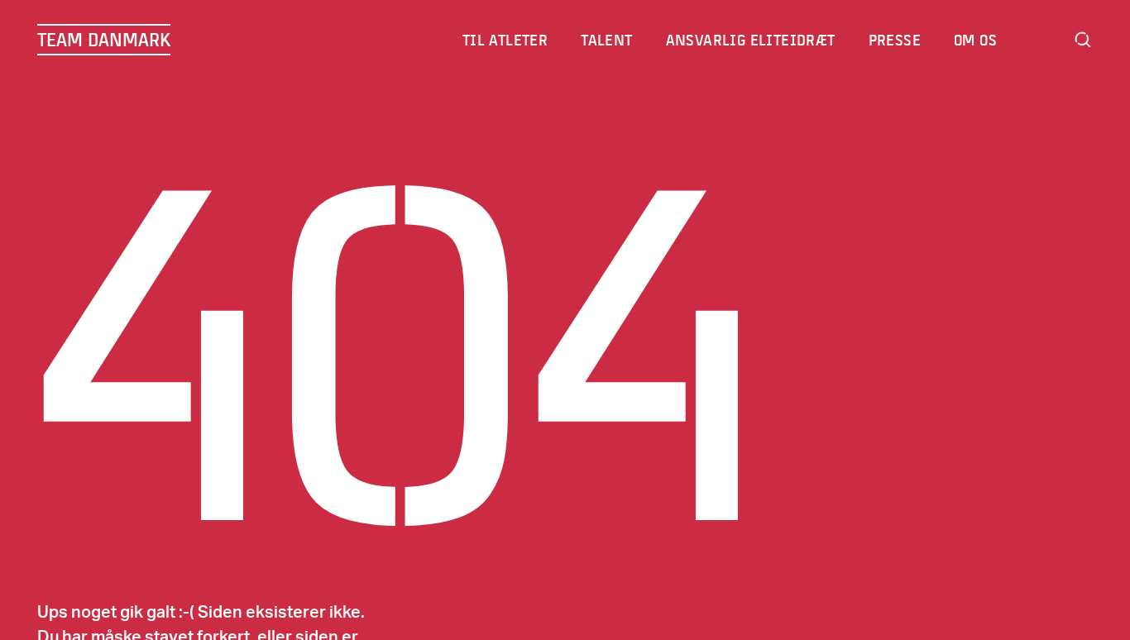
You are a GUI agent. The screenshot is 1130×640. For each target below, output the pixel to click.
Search (1083, 39)
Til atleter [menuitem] (505, 39)
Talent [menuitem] (606, 39)
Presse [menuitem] (895, 39)
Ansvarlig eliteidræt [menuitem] (751, 39)
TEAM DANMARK (103, 40)
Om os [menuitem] (975, 39)
